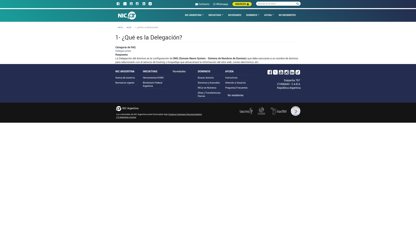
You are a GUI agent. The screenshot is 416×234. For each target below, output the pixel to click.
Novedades (234, 15)
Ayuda (268, 15)
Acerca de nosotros (125, 77)
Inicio (120, 27)
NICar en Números (207, 87)
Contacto (203, 4)
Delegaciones (123, 51)
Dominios (252, 15)
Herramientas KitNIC (153, 77)
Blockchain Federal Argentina (152, 84)
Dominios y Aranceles (209, 82)
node (129, 27)
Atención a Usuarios (235, 82)
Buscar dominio (206, 77)
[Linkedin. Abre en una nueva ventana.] (292, 73)
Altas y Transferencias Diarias (209, 94)
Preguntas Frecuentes (236, 87)
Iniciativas (215, 15)
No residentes (287, 15)
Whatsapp (222, 4)
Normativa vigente (124, 82)
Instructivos (231, 77)
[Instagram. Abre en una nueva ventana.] (286, 73)
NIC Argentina (193, 15)
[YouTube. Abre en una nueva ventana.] (281, 73)
